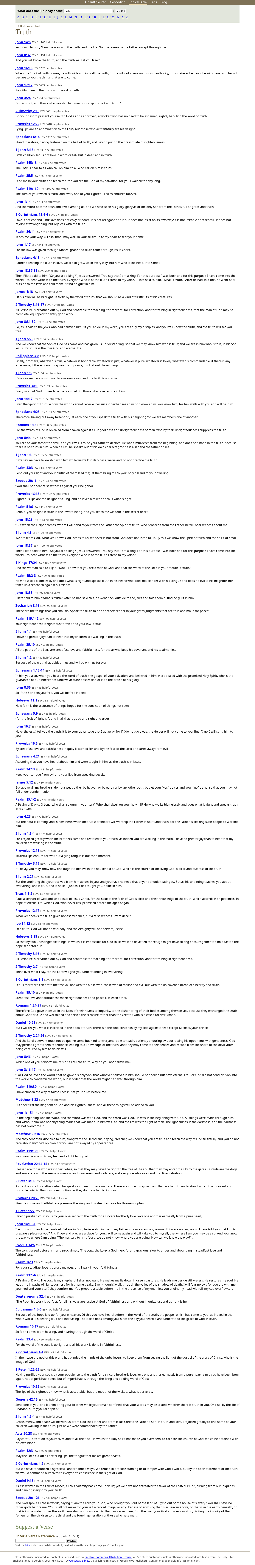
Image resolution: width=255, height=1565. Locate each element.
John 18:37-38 (26, 270)
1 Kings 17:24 (26, 562)
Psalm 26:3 (24, 1262)
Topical (138, 2)
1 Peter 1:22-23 (27, 1369)
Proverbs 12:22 (27, 124)
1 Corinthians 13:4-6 (31, 214)
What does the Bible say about (40, 11)
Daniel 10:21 (25, 1022)
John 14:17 (23, 398)
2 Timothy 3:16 (27, 953)
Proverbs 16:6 (26, 743)
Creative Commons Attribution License (108, 1557)
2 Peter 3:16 (25, 1180)
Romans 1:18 (25, 424)
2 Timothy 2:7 (26, 966)
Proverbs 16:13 (27, 493)
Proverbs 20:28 (27, 1198)
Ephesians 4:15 (27, 257)
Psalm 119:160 (26, 188)
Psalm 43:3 (24, 467)
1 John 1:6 (23, 454)
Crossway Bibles (79, 1560)
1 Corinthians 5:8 (29, 979)
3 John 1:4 (23, 631)
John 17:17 (23, 85)
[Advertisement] (217, 34)
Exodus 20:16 (26, 480)
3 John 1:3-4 (25, 833)
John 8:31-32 (25, 321)
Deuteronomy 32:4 (30, 1296)
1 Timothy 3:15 (27, 863)
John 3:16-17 (25, 1069)
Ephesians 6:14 (27, 136)
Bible (27, 1545)
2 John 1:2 (23, 657)
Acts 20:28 (23, 1433)
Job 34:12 (22, 923)
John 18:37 (23, 545)
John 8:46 (23, 1056)
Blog (164, 2)
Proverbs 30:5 (26, 386)
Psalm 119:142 (26, 618)
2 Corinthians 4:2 (29, 1463)
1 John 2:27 (24, 876)
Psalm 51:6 (24, 506)
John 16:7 (23, 726)
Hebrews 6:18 (26, 936)
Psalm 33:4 (24, 1339)
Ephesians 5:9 (26, 713)
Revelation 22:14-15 (31, 1163)
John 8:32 (23, 55)
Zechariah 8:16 (27, 605)
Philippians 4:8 (27, 356)
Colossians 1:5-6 (28, 1309)
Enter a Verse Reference (47, 1536)
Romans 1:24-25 (28, 1005)
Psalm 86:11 (25, 231)
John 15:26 (23, 519)
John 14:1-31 (25, 1224)
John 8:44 (23, 437)
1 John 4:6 (23, 532)
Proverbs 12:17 (27, 910)
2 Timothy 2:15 (27, 111)
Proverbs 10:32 (27, 1386)
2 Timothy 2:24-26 (29, 1035)
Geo (117, 2)
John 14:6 (23, 42)
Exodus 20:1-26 (27, 1497)
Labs (153, 2)
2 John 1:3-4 (25, 1416)
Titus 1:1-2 (23, 893)
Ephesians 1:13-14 (29, 670)
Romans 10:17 (26, 1326)
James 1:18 (24, 291)
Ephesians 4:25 (27, 411)
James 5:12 (24, 782)
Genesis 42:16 (26, 1399)
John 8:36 (23, 687)
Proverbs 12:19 (27, 850)
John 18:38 (23, 592)
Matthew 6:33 (26, 1099)
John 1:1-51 (24, 1112)
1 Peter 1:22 (25, 1211)
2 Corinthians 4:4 (29, 1352)
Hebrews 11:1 (26, 700)
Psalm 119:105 (26, 1151)
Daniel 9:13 (24, 1480)
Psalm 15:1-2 (25, 799)
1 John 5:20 (24, 339)
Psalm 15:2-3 (25, 575)
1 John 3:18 (24, 149)
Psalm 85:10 (25, 992)
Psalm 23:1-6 (25, 1275)
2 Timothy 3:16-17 (29, 304)
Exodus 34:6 (25, 1245)
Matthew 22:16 (27, 1133)
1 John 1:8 (23, 373)
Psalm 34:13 (25, 769)
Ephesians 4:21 (27, 756)
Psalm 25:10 (25, 644)
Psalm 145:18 (26, 162)
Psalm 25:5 (24, 175)
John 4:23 (23, 816)
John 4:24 (23, 98)
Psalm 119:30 (26, 1086)
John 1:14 (23, 201)
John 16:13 (23, 68)
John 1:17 (23, 244)
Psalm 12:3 (24, 1450)
